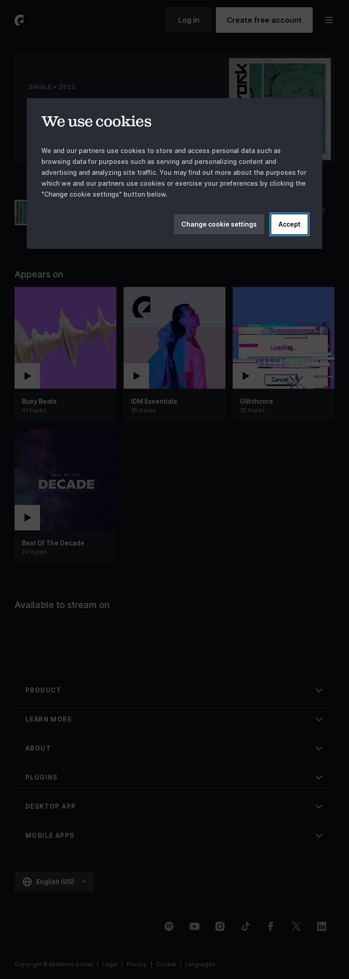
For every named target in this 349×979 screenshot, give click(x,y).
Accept (289, 224)
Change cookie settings (219, 224)
